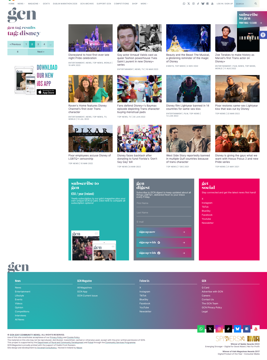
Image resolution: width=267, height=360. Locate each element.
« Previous (15, 44)
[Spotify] (36, 80)
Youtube (206, 219)
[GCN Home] (22, 15)
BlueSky (206, 210)
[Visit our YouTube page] (212, 3)
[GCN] (18, 270)
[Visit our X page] (189, 3)
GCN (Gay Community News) (25, 335)
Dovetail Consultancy (47, 348)
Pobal (90, 342)
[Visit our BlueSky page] (203, 3)
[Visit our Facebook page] (207, 3)
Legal (205, 311)
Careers (206, 295)
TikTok (205, 206)
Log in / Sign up (225, 3)
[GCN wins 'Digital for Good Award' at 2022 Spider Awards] (230, 339)
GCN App (82, 291)
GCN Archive (87, 3)
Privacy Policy (56, 337)
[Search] (255, 3)
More (143, 3)
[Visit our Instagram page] (193, 3)
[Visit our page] (201, 329)
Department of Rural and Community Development (61, 342)
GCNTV (46, 3)
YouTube (144, 307)
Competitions (121, 3)
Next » (40, 51)
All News (19, 319)
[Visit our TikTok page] (198, 3)
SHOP (135, 3)
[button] (263, 35)
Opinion (19, 307)
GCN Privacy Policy (212, 307)
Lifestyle (19, 295)
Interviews (20, 315)
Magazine (33, 3)
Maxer (79, 348)
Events (18, 299)
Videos (18, 303)
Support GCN (104, 3)
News (20, 3)
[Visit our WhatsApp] (184, 3)
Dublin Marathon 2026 (65, 3)
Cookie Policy (73, 337)
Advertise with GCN (212, 291)
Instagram (207, 202)
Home (11, 3)
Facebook (207, 214)
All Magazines (84, 287)
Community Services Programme (120, 342)
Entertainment (22, 291)
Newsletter (208, 223)
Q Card (205, 287)
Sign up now (147, 232)
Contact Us (208, 299)
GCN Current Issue (87, 295)
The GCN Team (210, 303)
